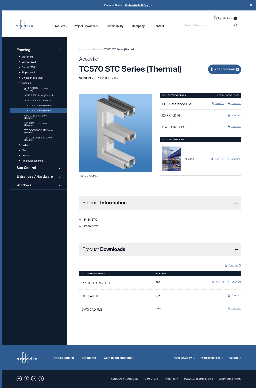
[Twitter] (19, 378)
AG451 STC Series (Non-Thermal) (36, 89)
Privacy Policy (171, 378)
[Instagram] (41, 378)
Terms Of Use (151, 378)
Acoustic (27, 83)
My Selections (227, 18)
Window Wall (29, 62)
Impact (26, 155)
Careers (234, 357)
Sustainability (114, 26)
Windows (24, 185)
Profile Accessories (32, 160)
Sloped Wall (28, 72)
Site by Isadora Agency (230, 378)
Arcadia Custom (183, 357)
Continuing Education (118, 358)
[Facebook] (26, 378)
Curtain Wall (28, 67)
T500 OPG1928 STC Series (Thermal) (38, 138)
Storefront (27, 56)
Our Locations (64, 358)
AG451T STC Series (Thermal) (38, 95)
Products (59, 26)
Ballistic (26, 145)
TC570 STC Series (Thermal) (38, 110)
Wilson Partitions (211, 357)
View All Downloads (228, 95)
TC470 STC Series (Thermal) (38, 105)
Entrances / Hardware (35, 176)
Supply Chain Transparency (124, 378)
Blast (24, 150)
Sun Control (26, 167)
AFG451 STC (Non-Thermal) (37, 100)
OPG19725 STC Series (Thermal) (35, 116)
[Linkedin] (33, 378)
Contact (158, 26)
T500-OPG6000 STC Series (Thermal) (38, 131)
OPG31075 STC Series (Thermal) (35, 124)
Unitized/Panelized (32, 77)
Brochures (89, 358)
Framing (23, 50)
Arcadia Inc (26, 24)
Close (251, 4)
